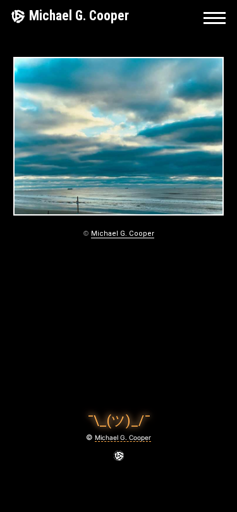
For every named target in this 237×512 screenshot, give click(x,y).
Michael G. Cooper (79, 15)
